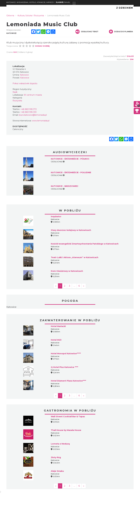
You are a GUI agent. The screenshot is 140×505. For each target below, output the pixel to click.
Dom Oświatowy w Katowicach (67, 271)
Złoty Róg (56, 457)
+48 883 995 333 (29, 112)
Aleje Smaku (57, 471)
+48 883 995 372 (29, 109)
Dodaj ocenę (42, 46)
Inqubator (56, 216)
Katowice (11, 307)
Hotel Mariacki (58, 326)
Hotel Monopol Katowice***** (66, 353)
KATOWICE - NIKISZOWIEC (64, 186)
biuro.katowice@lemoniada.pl (33, 115)
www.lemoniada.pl (40, 120)
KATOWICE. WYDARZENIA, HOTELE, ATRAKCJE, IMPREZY (30, 2)
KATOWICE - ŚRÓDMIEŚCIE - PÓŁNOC (70, 159)
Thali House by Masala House (66, 430)
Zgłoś (130, 56)
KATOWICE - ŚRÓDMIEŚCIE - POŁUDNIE (71, 172)
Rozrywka (17, 100)
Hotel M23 (56, 340)
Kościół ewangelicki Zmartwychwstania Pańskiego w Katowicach (85, 244)
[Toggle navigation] (74, 3)
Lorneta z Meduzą (60, 444)
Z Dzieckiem (124, 8)
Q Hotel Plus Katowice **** (64, 367)
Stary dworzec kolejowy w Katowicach (71, 230)
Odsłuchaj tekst (89, 32)
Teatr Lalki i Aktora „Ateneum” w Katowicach (74, 257)
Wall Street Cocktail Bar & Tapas (68, 416)
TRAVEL (63, 2)
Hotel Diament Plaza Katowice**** (68, 381)
